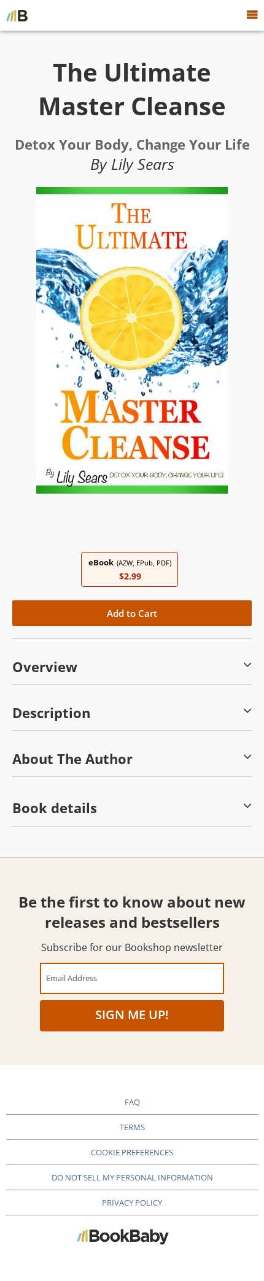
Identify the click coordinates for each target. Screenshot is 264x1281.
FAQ (132, 1101)
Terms (132, 1127)
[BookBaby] (17, 15)
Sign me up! (132, 1014)
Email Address (71, 978)
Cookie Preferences (132, 1152)
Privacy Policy (132, 1202)
